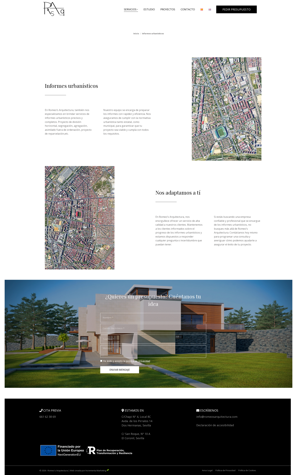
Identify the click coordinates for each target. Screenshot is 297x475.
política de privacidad (138, 361)
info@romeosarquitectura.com (216, 417)
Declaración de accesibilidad (215, 425)
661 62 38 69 (47, 417)
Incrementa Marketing (96, 470)
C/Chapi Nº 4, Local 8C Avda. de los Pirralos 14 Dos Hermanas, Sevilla (137, 421)
